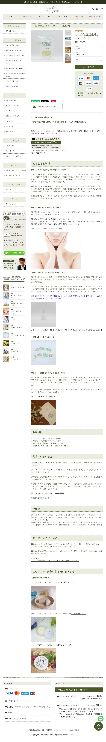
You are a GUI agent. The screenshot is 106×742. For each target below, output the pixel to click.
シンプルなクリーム (17, 335)
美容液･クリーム (11, 100)
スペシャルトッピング (13, 81)
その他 (14, 199)
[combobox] (89, 47)
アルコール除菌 (14, 185)
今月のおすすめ (11, 31)
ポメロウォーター (16, 351)
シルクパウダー (11, 146)
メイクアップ (14, 141)
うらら (13, 319)
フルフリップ (15, 343)
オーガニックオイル (12, 105)
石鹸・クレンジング (12, 116)
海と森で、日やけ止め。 (17, 296)
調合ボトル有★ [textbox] (81, 55)
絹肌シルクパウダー (17, 287)
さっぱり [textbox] (79, 48)
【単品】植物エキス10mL (14, 68)
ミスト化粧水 (10, 126)
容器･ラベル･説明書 (12, 86)
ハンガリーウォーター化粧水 (15, 55)
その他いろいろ (11, 204)
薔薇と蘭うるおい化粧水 (14, 50)
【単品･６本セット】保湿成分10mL (15, 74)
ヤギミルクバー (16, 359)
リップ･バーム (10, 111)
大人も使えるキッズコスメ (14, 156)
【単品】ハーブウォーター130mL (14, 61)
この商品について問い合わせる (46, 107)
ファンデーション (11, 151)
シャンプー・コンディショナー (16, 170)
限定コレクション (14, 26)
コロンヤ (8, 190)
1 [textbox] (76, 61)
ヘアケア (14, 165)
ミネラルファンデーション (17, 312)
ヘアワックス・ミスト (13, 175)
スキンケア (14, 95)
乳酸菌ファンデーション (17, 304)
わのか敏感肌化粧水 (12, 45)
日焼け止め (9, 121)
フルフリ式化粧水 (14, 40)
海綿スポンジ (10, 131)
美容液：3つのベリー (16, 328)
